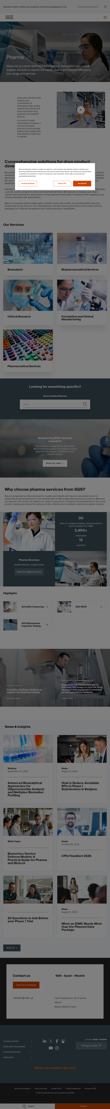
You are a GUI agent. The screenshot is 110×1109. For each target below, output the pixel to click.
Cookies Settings (28, 183)
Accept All (82, 183)
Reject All (62, 183)
